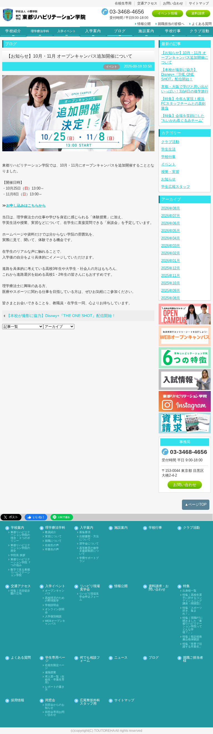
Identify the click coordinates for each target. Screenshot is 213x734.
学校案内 (17, 527)
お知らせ (168, 179)
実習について (53, 536)
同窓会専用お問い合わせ (54, 713)
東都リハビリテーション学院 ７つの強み (21, 562)
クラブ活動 (199, 31)
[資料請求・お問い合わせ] (185, 423)
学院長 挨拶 (18, 555)
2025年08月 (170, 298)
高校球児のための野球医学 (54, 599)
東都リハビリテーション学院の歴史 (20, 548)
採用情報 (17, 700)
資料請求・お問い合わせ (159, 588)
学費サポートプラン (89, 559)
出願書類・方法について (89, 538)
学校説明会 (52, 605)
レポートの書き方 (54, 688)
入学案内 (93, 31)
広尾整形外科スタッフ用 (90, 702)
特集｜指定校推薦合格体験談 (192, 638)
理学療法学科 (55, 527)
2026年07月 (170, 216)
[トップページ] (47, 15)
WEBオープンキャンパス (55, 622)
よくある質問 (202, 23)
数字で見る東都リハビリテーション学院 (20, 572)
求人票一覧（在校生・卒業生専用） (54, 679)
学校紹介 (13, 31)
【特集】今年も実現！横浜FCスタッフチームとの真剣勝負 (183, 103)
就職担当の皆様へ (171, 23)
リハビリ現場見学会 (90, 588)
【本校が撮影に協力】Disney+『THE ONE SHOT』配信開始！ (61, 315)
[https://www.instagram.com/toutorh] (185, 401)
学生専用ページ (55, 659)
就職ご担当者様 (193, 659)
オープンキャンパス (54, 592)
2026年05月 (170, 231)
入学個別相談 (53, 616)
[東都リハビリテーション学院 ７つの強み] (185, 357)
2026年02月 (170, 253)
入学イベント (55, 586)
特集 (186, 586)
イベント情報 (168, 13)
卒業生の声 (52, 549)
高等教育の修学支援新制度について (89, 551)
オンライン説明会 (54, 610)
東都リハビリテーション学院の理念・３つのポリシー (20, 536)
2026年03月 (170, 246)
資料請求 (198, 13)
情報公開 (144, 23)
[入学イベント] (185, 314)
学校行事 (173, 31)
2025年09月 (170, 290)
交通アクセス (147, 3)
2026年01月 (170, 261)
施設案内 (146, 31)
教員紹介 (50, 532)
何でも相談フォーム (90, 659)
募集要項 (84, 532)
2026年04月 (170, 238)
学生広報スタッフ (175, 187)
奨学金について (89, 543)
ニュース (121, 657)
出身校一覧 (189, 590)
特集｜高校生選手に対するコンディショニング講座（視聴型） (192, 599)
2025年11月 (170, 275)
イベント (168, 164)
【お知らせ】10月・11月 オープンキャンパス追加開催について (184, 57)
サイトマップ (199, 3)
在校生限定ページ (54, 666)
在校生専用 (123, 3)
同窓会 (50, 700)
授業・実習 (170, 172)
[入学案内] (185, 379)
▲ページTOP (196, 504)
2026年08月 (170, 208)
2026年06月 (170, 223)
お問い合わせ (173, 3)
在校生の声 (52, 545)
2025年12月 (170, 268)
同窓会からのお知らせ (54, 706)
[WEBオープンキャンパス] (185, 336)
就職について (53, 540)
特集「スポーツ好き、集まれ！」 (192, 611)
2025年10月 (170, 283)
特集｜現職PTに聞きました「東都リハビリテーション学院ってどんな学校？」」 (192, 625)
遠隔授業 (50, 672)
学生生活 (168, 149)
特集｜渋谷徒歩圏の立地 (20, 592)
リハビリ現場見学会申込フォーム (89, 596)
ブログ (120, 31)
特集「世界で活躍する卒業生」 (192, 645)
